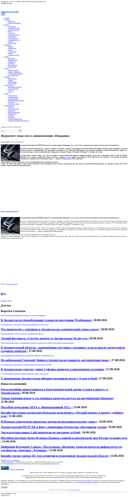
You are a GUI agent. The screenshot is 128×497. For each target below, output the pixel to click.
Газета (6, 94)
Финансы (7, 45)
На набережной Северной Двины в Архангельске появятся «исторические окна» (55, 360)
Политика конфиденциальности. (49, 463)
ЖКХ (10, 31)
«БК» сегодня (12, 95)
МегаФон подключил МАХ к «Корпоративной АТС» (36, 407)
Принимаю (4, 487)
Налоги (10, 53)
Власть (6, 68)
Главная (7, 18)
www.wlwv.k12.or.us (11, 211)
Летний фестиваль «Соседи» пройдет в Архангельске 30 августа (44, 338)
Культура (11, 90)
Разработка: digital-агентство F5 (74, 489)
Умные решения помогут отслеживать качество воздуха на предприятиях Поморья (57, 398)
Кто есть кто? (12, 83)
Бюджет (10, 46)
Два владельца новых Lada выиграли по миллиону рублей (40, 432)
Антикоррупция (13, 75)
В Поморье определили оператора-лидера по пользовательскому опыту (49, 421)
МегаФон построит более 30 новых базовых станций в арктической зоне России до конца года (64, 438)
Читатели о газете (14, 104)
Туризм (10, 41)
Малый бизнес (13, 60)
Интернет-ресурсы (14, 112)
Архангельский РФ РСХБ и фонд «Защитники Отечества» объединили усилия (53, 427)
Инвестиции (12, 48)
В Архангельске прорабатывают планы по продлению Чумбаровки (46, 320)
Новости (7, 20)
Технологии (12, 67)
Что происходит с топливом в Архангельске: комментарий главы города (50, 329)
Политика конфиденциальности (18, 120)
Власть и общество (14, 72)
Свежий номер (13, 97)
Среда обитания (13, 88)
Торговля (11, 63)
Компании (11, 58)
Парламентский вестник (16, 100)
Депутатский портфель (15, 73)
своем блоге (67, 158)
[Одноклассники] (4, 294)
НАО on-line (12, 43)
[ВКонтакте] (2, 294)
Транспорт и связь (14, 28)
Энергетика (12, 26)
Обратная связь (9, 105)
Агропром (11, 33)
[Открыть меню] (3, 14)
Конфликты (12, 62)
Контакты (11, 117)
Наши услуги (12, 114)
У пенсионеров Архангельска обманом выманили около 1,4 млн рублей (49, 378)
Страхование (12, 52)
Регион (6, 25)
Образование (12, 82)
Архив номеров (13, 99)
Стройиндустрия (13, 30)
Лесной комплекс (13, 35)
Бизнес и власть (13, 70)
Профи (10, 80)
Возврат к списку (6, 301)
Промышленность (14, 40)
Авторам (11, 115)
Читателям (11, 110)
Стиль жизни (8, 85)
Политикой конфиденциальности (89, 482)
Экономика (11, 36)
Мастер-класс (12, 78)
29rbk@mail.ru (26, 463)
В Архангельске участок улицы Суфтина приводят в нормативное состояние (52, 369)
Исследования (12, 65)
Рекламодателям (13, 109)
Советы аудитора (13, 55)
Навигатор (11, 21)
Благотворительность (15, 87)
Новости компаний (14, 23)
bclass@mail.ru (10, 463)
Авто (10, 92)
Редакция (11, 102)
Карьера (7, 77)
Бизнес (6, 57)
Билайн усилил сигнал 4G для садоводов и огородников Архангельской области (54, 455)
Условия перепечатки (15, 119)
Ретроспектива (13, 38)
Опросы (10, 107)
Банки (10, 50)
